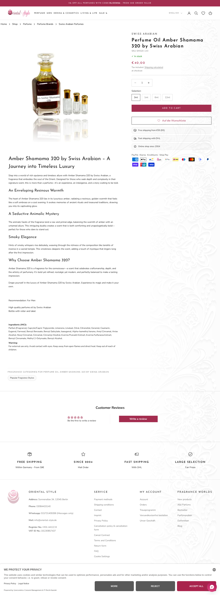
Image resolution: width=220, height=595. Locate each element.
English (174, 13)
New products (184, 499)
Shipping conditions (104, 504)
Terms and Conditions (105, 540)
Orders (143, 504)
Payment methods (103, 499)
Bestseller (182, 510)
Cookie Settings (102, 556)
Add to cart (171, 108)
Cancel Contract (102, 535)
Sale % (103, 13)
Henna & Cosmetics (66, 13)
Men (49, 13)
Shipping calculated (153, 67)
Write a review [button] (138, 419)
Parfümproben (184, 515)
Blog (179, 526)
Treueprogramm (148, 510)
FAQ (96, 551)
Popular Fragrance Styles (22, 377)
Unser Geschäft (147, 520)
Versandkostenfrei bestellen (154, 515)
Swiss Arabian (145, 34)
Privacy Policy (101, 520)
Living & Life (89, 13)
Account (144, 499)
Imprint (97, 515)
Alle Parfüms (184, 504)
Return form (100, 545)
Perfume (39, 13)
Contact (98, 510)
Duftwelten (183, 520)
